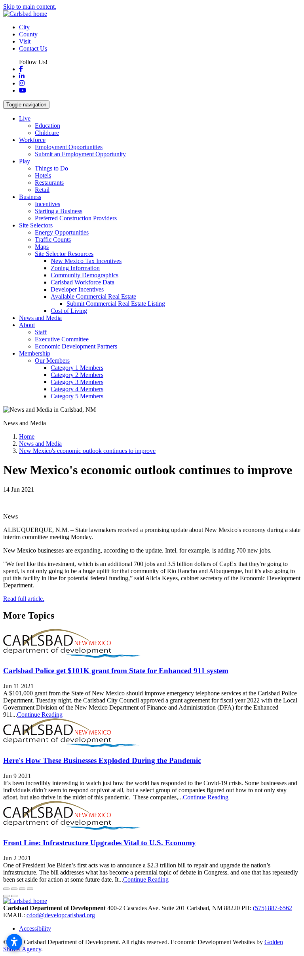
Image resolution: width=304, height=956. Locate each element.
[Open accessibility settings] (14, 942)
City (24, 27)
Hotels (43, 175)
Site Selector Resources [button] (64, 253)
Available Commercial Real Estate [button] (93, 296)
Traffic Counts (53, 239)
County (28, 34)
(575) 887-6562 (272, 908)
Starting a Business (58, 211)
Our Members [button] (52, 360)
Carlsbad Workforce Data (82, 282)
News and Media (40, 317)
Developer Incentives (77, 289)
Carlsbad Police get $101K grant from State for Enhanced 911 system (115, 670)
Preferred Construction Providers (76, 218)
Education (47, 125)
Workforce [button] (32, 139)
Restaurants (49, 182)
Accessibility (35, 928)
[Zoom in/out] (30, 889)
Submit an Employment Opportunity (80, 154)
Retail (42, 189)
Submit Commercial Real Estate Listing (115, 303)
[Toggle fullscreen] (22, 889)
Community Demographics (84, 275)
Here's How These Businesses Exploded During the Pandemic (102, 760)
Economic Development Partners (76, 346)
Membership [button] (34, 353)
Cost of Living (69, 310)
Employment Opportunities (69, 147)
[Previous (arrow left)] (6, 896)
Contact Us (33, 48)
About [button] (27, 325)
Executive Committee (62, 339)
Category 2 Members (77, 374)
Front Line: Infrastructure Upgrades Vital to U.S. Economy (99, 843)
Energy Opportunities (62, 232)
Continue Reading (40, 714)
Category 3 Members (77, 382)
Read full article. (23, 598)
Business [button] (30, 196)
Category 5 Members (77, 396)
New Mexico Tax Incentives (86, 260)
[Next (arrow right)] (14, 896)
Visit (24, 41)
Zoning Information (75, 268)
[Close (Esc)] (6, 889)
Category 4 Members (77, 389)
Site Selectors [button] (36, 225)
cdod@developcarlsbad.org (61, 915)
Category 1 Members (77, 367)
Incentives (47, 204)
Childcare (47, 132)
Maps (42, 246)
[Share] (14, 889)
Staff (41, 332)
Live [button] (24, 118)
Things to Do (51, 168)
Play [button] (24, 161)
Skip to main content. (29, 6)
